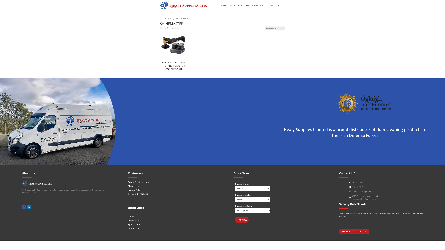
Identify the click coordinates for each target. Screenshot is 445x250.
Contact (271, 6)
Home (223, 6)
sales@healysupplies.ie (361, 191)
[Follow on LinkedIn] (29, 207)
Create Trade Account (139, 182)
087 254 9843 (357, 187)
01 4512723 (357, 182)
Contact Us (133, 228)
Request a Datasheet (354, 231)
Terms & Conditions (138, 193)
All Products (243, 6)
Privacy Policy (134, 190)
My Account (134, 186)
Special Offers (258, 6)
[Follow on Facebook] (24, 207)
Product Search (135, 220)
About (232, 6)
